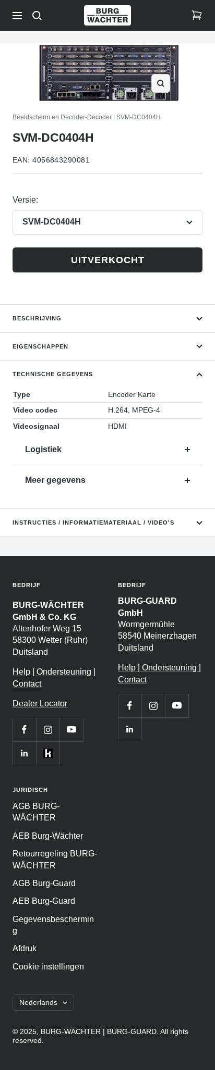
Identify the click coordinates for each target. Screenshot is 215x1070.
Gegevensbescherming (53, 925)
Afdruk (25, 948)
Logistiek (43, 449)
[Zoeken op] (37, 15)
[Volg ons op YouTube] (71, 729)
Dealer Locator (40, 703)
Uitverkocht (108, 260)
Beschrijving (37, 318)
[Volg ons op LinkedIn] (24, 753)
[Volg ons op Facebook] (24, 729)
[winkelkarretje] (196, 15)
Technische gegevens (53, 374)
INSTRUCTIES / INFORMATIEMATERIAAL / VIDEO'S (93, 522)
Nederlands (38, 1002)
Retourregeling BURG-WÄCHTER (55, 859)
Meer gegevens (55, 480)
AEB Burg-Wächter (48, 835)
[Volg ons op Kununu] (47, 753)
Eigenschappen (40, 346)
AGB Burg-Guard (44, 883)
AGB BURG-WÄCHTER (36, 812)
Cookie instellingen (48, 966)
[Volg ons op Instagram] (47, 729)
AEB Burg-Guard (44, 901)
